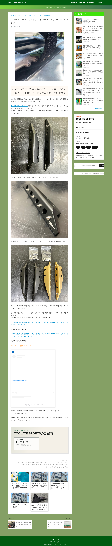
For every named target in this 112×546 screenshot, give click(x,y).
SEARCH (102, 165)
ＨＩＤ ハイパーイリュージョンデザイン (55, 467)
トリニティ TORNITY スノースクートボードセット (35, 465)
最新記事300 (90, 2)
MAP (88, 147)
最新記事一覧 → (99, 108)
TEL (78, 147)
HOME (57, 539)
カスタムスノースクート (41, 462)
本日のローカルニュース (60, 465)
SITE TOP (74, 2)
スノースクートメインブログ (58, 462)
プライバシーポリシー (56, 542)
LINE (83, 147)
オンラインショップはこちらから (56, 7)
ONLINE (95, 147)
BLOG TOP (82, 2)
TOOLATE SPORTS (17, 2)
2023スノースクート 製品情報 (24, 462)
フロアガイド (100, 2)
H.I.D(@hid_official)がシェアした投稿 (33, 405)
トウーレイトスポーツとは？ (83, 152)
